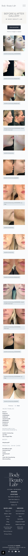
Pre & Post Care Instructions (8, 527)
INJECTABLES (8, 409)
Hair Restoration (20, 513)
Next (18, 405)
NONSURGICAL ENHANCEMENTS (9, 429)
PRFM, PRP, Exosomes (20, 527)
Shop (7, 519)
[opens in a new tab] (8, 551)
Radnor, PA (14, 505)
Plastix (18, 545)
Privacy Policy (8, 534)
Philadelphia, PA (14, 502)
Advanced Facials (20, 511)
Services (8, 516)
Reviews (8, 524)
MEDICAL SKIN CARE (11, 445)
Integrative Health (20, 521)
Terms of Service (8, 531)
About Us (7, 511)
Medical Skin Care (20, 524)
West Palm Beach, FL (14, 499)
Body (20, 516)
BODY (4, 439)
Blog (8, 521)
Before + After (7, 513)
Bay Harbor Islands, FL (14, 496)
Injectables (20, 519)
